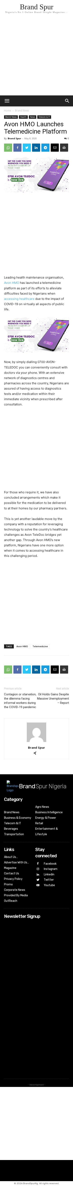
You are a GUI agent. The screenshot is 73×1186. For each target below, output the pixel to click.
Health (23, 117)
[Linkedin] (36, 148)
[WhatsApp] (8, 148)
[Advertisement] (36, 56)
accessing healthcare (19, 299)
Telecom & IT (44, 117)
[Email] (55, 148)
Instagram (50, 869)
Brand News (22, 110)
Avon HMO (11, 283)
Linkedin (49, 874)
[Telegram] (45, 148)
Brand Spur (14, 138)
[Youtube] (38, 885)
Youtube (49, 885)
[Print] (64, 148)
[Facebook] (17, 148)
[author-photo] (36, 742)
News (32, 117)
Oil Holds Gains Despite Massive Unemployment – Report (53, 698)
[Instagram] (38, 869)
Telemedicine (40, 646)
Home (7, 110)
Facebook (50, 863)
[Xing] (36, 753)
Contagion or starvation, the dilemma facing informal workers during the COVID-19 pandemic (20, 700)
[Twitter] (27, 148)
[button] (67, 100)
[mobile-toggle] (6, 100)
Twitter (49, 879)
